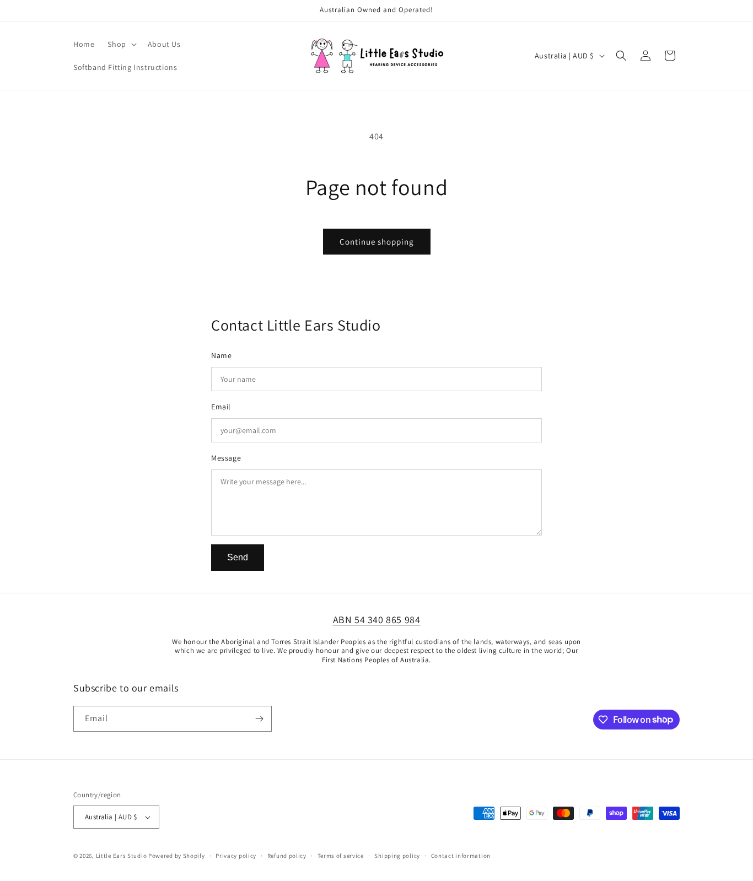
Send (237, 557)
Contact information (461, 856)
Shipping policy (397, 856)
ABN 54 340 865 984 (377, 619)
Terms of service (341, 856)
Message (226, 458)
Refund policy (286, 856)
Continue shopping (377, 241)
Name (221, 355)
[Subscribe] (259, 719)
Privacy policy (236, 856)
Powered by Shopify (176, 856)
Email (221, 407)
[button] (121, 44)
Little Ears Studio (121, 856)
